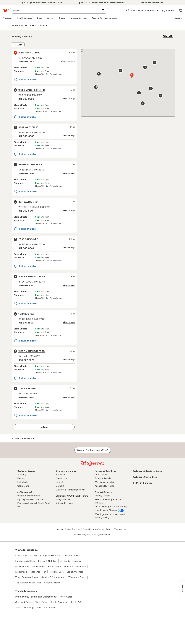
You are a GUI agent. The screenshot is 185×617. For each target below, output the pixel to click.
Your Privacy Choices (106, 510)
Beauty (34, 555)
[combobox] (55, 10)
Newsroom (61, 478)
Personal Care (56, 571)
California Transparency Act (70, 489)
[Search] (104, 10)
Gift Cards (65, 561)
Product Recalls (103, 478)
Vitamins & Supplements (53, 577)
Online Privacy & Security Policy (111, 506)
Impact (59, 482)
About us (60, 474)
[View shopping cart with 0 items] (180, 10)
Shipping (21, 474)
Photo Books (41, 602)
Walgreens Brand (77, 577)
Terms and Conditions (105, 471)
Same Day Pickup (24, 607)
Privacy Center (102, 495)
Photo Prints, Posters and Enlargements (36, 596)
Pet (44, 571)
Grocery (77, 561)
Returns (21, 478)
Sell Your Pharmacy (142, 483)
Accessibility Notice (104, 486)
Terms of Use (120, 529)
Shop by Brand (52, 582)
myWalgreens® (24, 492)
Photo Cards (65, 596)
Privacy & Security (103, 492)
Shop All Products (45, 607)
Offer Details (101, 474)
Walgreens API (63, 499)
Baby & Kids (21, 555)
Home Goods (22, 566)
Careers (60, 486)
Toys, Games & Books (26, 577)
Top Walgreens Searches (28, 582)
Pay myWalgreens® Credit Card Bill (33, 505)
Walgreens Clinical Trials (145, 477)
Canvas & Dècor (23, 602)
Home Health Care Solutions (46, 566)
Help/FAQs (22, 482)
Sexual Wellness (74, 571)
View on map (69, 98)
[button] (167, 10)
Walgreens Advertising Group (147, 471)
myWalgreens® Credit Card (31, 499)
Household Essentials (75, 566)
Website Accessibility (105, 482)
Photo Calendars (59, 602)
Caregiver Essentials (50, 555)
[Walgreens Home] (6, 10)
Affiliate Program (64, 503)
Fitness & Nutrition (47, 561)
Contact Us (23, 486)
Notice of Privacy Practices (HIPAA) (109, 501)
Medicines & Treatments (27, 571)
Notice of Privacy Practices (68, 529)
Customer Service (26, 471)
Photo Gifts (76, 602)
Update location (39, 25)
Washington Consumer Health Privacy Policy (110, 516)
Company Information (66, 471)
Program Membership (28, 495)
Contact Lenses (72, 555)
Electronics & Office (25, 561)
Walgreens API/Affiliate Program (72, 496)
